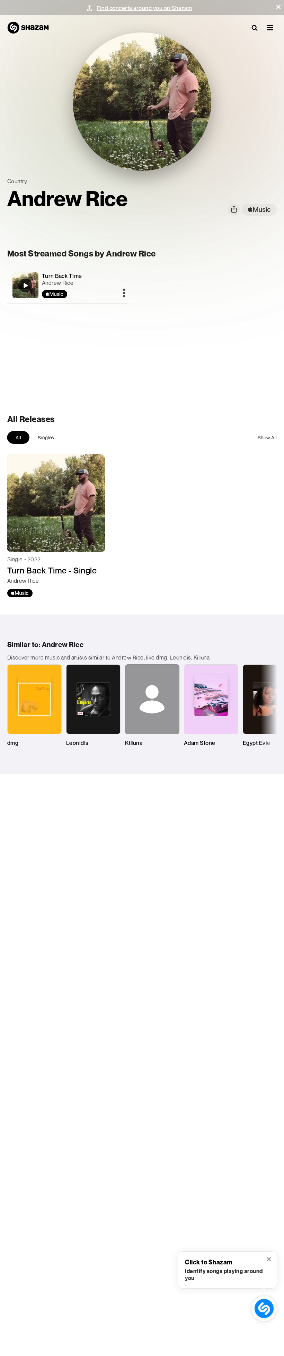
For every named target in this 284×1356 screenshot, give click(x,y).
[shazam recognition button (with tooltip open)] (264, 1308)
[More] (124, 293)
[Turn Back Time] (68, 285)
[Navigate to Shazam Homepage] (28, 28)
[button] (278, 6)
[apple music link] (259, 210)
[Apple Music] (20, 593)
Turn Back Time (62, 275)
